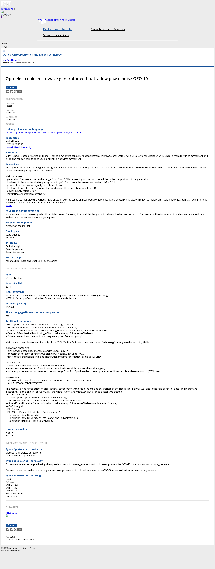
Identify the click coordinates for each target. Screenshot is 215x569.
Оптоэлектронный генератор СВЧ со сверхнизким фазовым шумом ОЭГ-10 (43, 132)
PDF (4, 47)
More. (9, 205)
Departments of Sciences (108, 29)
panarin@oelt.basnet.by (19, 147)
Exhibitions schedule (57, 29)
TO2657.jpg (12, 513)
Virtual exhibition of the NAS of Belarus (56, 20)
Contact (11, 87)
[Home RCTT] (107, 4)
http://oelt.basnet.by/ (12, 60)
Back (4, 44)
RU (3, 17)
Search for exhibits (56, 35)
